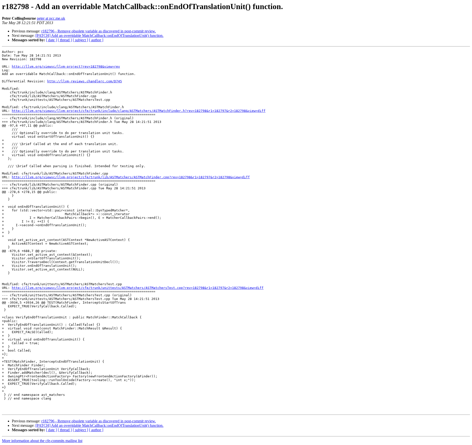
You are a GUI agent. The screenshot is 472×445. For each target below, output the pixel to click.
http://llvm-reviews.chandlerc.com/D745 (84, 81)
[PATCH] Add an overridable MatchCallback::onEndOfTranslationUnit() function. (99, 35)
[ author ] (96, 40)
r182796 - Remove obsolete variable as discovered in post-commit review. (98, 31)
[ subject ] (80, 40)
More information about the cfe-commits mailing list (42, 441)
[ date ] (51, 40)
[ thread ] (65, 40)
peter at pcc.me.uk (51, 18)
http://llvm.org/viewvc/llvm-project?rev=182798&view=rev (66, 66)
